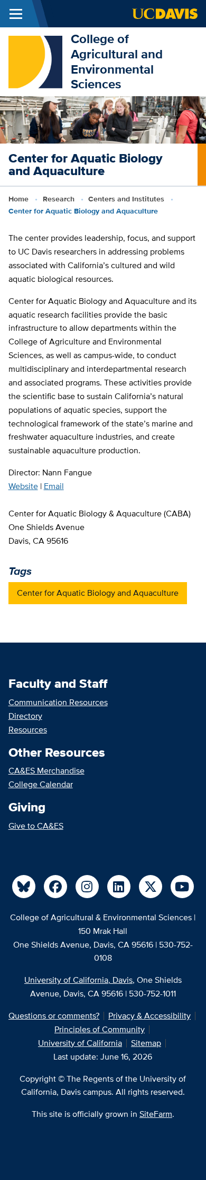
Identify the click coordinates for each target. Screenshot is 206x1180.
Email (54, 486)
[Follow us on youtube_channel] (182, 886)
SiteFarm (155, 1114)
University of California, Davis (78, 980)
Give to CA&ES (35, 826)
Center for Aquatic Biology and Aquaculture (98, 593)
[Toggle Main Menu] (16, 13)
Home (18, 199)
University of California (80, 1043)
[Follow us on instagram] (87, 886)
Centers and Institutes (126, 199)
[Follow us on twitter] (150, 886)
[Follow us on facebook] (55, 886)
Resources (27, 730)
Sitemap (146, 1043)
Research (58, 199)
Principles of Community (99, 1029)
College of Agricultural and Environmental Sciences (117, 61)
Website (23, 486)
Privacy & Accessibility (149, 1016)
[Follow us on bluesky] (23, 886)
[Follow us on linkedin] (118, 886)
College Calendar (40, 784)
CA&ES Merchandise (46, 771)
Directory (25, 716)
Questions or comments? (53, 1016)
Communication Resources (58, 702)
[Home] (35, 61)
